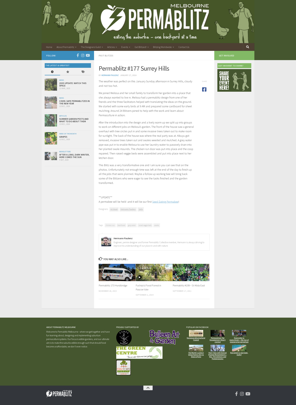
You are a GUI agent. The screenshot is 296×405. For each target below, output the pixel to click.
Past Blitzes (106, 55)
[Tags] (83, 72)
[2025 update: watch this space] (51, 84)
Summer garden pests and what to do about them (74, 120)
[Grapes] (51, 138)
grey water (132, 225)
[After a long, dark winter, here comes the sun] (51, 156)
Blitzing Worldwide (162, 47)
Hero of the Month (67, 134)
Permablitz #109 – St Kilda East (189, 285)
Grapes (63, 136)
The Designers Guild (91, 47)
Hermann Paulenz (110, 75)
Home (49, 47)
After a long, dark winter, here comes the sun (74, 156)
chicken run (110, 225)
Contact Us (183, 47)
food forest (121, 225)
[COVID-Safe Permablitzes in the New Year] (51, 102)
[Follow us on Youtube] (87, 55)
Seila (141, 209)
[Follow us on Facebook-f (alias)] (78, 55)
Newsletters (65, 151)
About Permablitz (65, 47)
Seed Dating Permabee (165, 201)
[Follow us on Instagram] (82, 55)
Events (124, 47)
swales (156, 225)
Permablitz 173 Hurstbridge (113, 285)
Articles (111, 47)
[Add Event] (234, 90)
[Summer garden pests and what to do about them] (51, 120)
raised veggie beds (145, 225)
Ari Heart (114, 209)
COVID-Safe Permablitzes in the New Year (74, 102)
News (61, 80)
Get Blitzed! (140, 47)
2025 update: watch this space (72, 84)
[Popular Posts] (68, 72)
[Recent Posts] (52, 72)
